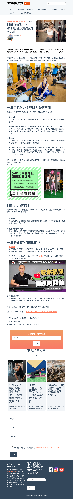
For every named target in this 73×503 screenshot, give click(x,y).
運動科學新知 (16, 21)
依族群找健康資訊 (41, 10)
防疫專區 (12, 10)
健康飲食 (30, 10)
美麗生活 (12, 13)
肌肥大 (41, 256)
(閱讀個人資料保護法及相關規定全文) (47, 447)
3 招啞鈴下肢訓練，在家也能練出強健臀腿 (56, 390)
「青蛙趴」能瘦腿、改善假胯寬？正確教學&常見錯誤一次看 (36, 393)
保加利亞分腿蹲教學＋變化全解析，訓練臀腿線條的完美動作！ (15, 393)
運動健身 (21, 10)
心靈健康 (54, 10)
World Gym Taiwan (12, 471)
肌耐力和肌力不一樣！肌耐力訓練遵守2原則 (41, 312)
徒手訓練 (23, 21)
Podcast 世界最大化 (24, 13)
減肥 (61, 10)
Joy (20, 35)
